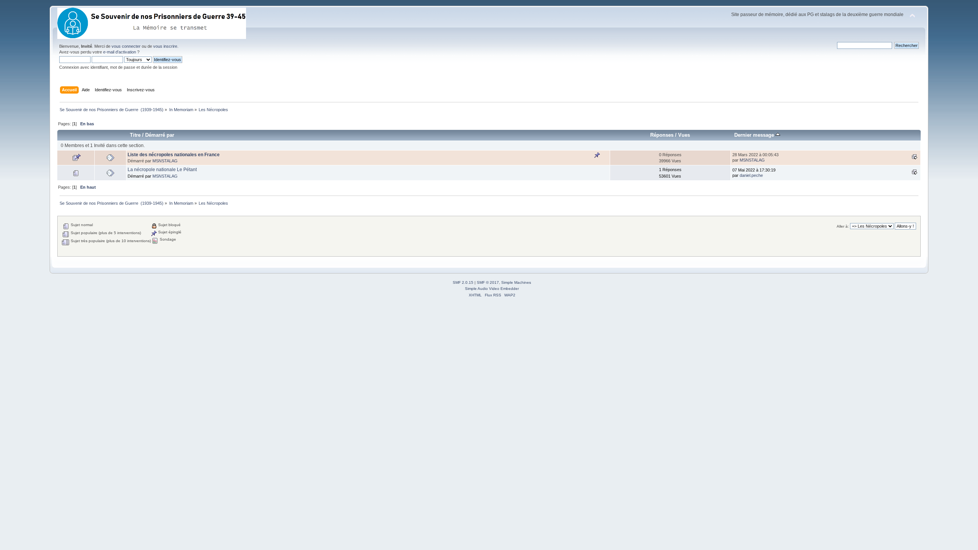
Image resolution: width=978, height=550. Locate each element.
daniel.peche (751, 175)
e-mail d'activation (119, 52)
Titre (135, 135)
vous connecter (126, 46)
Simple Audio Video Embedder (492, 288)
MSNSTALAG (165, 161)
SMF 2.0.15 (463, 282)
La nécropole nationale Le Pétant (162, 169)
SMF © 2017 (488, 282)
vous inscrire (165, 46)
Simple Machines (516, 282)
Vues (684, 135)
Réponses (662, 135)
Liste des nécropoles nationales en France (174, 154)
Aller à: (843, 226)
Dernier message (755, 135)
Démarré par (159, 135)
